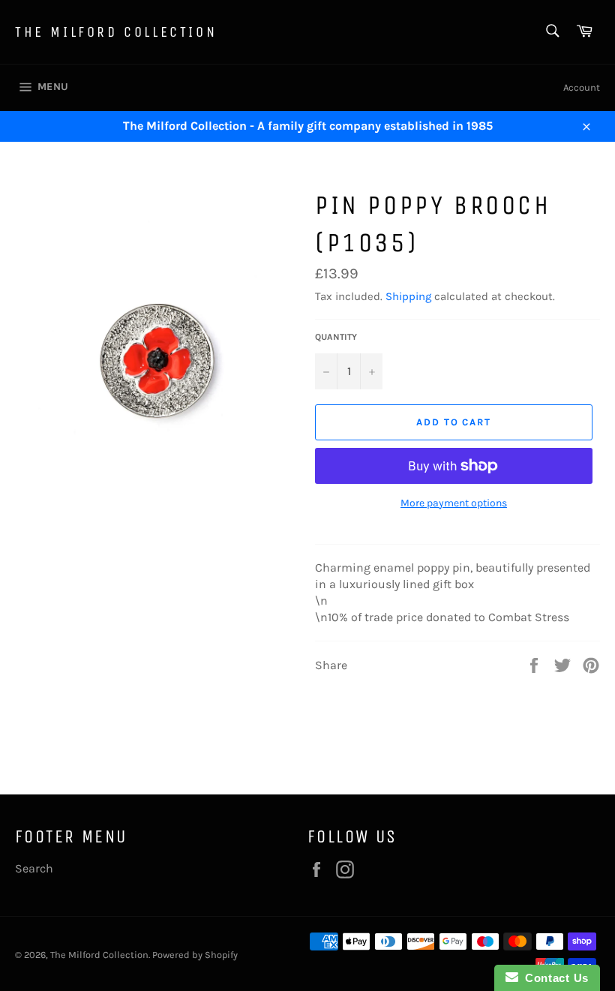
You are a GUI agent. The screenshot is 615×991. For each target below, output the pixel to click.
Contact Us (553, 977)
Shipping (408, 296)
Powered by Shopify (195, 954)
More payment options (453, 503)
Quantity (336, 337)
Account (581, 87)
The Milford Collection (116, 32)
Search (34, 868)
